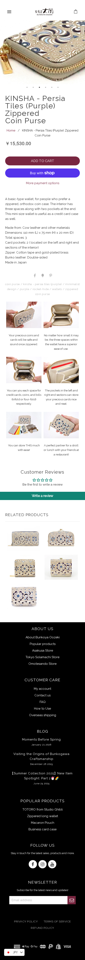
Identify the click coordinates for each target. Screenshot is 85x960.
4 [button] (46, 87)
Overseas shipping (42, 715)
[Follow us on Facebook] (33, 864)
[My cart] (76, 11)
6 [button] (58, 87)
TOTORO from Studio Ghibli (42, 809)
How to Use (42, 708)
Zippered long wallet (42, 816)
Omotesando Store (42, 664)
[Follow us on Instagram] (42, 864)
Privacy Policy (26, 921)
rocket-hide (41, 289)
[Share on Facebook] (35, 275)
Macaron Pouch (42, 823)
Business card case (42, 829)
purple (24, 289)
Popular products (42, 644)
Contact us (42, 695)
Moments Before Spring (41, 742)
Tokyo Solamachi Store (42, 657)
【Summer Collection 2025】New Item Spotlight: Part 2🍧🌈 (42, 778)
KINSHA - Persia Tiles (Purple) (42, 284)
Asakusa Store (42, 650)
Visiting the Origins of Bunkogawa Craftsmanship (41, 758)
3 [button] (39, 87)
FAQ (43, 702)
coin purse (12, 284)
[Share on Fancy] (42, 275)
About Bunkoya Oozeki (43, 637)
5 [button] (52, 87)
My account (42, 689)
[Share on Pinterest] (50, 275)
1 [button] (27, 87)
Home (11, 130)
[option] (42, 52)
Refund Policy (42, 927)
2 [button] (33, 87)
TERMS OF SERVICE (57, 921)
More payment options (42, 183)
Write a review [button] (42, 496)
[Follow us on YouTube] (52, 864)
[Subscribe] (71, 900)
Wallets (57, 289)
